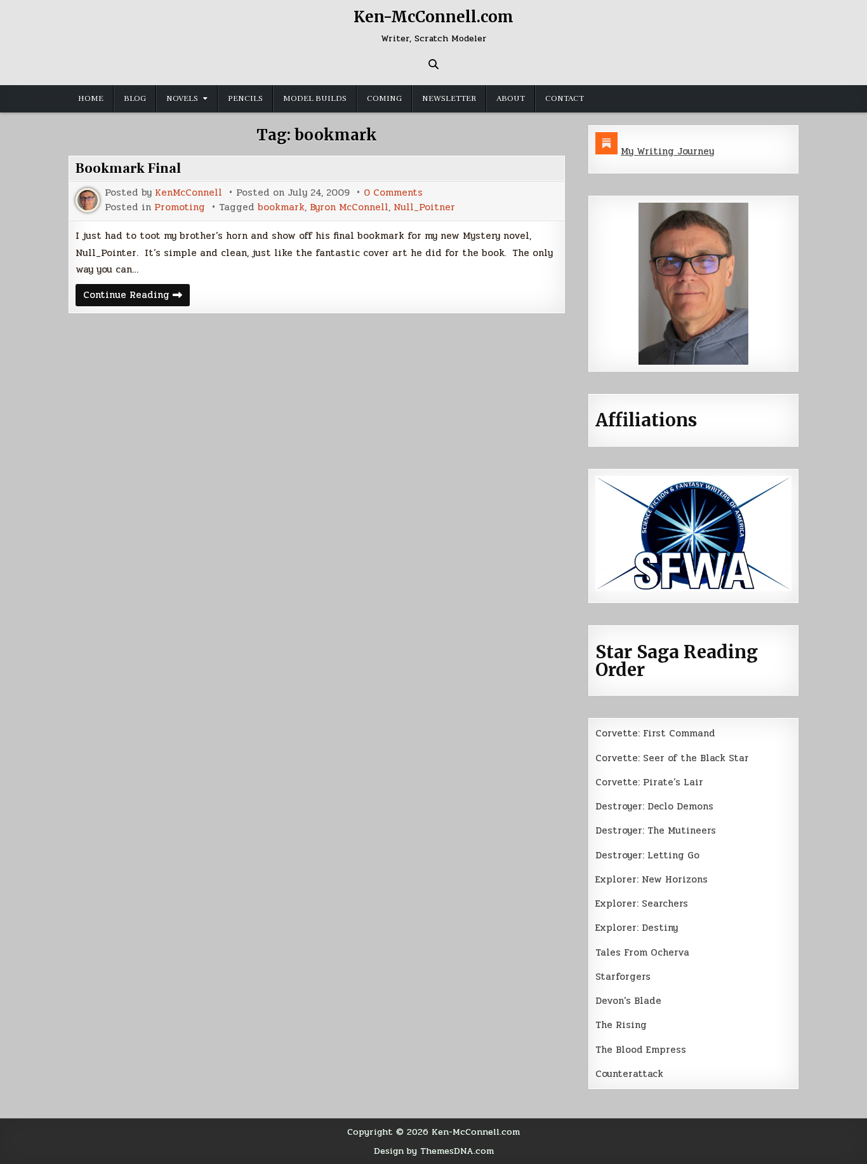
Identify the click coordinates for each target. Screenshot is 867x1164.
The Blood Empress (640, 1049)
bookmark (281, 207)
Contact (564, 98)
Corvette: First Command (655, 733)
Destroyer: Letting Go (647, 855)
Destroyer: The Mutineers (655, 830)
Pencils (245, 98)
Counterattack (629, 1073)
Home (90, 98)
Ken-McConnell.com (433, 17)
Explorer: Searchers (641, 903)
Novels (182, 98)
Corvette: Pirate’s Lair (649, 782)
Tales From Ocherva (642, 952)
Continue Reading (136, 296)
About (510, 98)
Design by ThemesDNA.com (434, 1151)
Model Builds (315, 98)
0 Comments (393, 193)
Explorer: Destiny (636, 927)
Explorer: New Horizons (651, 879)
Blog (135, 98)
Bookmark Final (128, 168)
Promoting (179, 207)
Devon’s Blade (628, 1000)
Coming (384, 98)
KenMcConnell (188, 193)
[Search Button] (433, 64)
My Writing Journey (667, 151)
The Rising (621, 1024)
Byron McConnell (349, 207)
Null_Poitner (424, 207)
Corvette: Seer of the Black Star (672, 758)
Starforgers (623, 976)
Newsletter (449, 98)
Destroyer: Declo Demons (654, 806)
